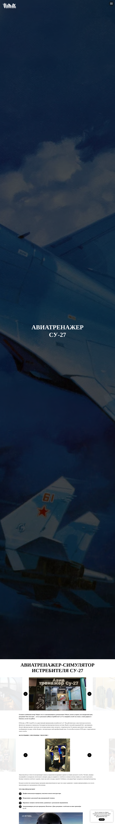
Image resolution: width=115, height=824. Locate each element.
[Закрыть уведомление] (112, 811)
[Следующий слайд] (89, 694)
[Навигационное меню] (111, 3)
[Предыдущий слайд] (26, 694)
